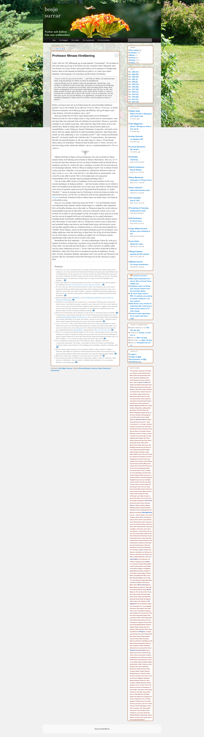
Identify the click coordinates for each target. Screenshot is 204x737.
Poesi (134, 617)
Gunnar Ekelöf (134, 491)
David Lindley (141, 443)
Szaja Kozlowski (134, 680)
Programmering (142, 620)
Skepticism (135, 657)
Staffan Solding (147, 662)
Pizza (134, 615)
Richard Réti (148, 634)
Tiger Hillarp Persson (138, 228)
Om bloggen (64, 40)
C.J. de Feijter (142, 424)
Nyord (138, 599)
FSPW (141, 475)
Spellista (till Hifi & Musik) (139, 254)
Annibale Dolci (144, 392)
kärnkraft (135, 536)
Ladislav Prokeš (143, 550)
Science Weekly (141, 652)
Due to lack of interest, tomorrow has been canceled (84, 285)
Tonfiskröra (133, 692)
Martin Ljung (133, 575)
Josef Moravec (134, 531)
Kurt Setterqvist (146, 547)
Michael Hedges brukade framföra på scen (74, 317)
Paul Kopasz (140, 608)
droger (147, 452)
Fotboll (148, 468)
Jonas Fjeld (147, 529)
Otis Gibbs (148, 604)
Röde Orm (133, 641)
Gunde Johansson (146, 489)
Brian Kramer (141, 417)
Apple (140, 394)
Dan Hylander (140, 438)
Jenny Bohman (147, 519)
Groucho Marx (137, 489)
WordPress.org (135, 362)
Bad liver (144, 396)
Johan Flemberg (140, 524)
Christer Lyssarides (140, 431)
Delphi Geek (135, 111)
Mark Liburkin (138, 573)
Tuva (143, 699)
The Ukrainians (145, 687)
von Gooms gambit (141, 713)
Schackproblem (140, 650)
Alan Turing (137, 375)
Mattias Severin (136, 262)
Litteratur (69, 368)
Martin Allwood (146, 573)
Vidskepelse (133, 710)
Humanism (133, 510)
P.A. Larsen (143, 606)
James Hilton (139, 517)
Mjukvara (148, 585)
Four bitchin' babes (135, 470)
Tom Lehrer (141, 689)
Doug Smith (141, 449)
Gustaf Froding (138, 493)
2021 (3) (134, 79)
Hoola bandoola (146, 508)
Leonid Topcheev (143, 559)
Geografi (132, 480)
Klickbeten (136, 540)
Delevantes (145, 445)
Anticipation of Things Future (141, 180)
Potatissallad (148, 617)
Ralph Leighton (139, 627)
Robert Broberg (141, 636)
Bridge (147, 417)
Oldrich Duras (134, 601)
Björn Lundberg (143, 408)
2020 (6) (134, 82)
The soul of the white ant (102, 330)
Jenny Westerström (135, 522)
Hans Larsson (141, 498)
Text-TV (147, 685)
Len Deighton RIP (136, 139)
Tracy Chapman (145, 696)
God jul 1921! (135, 200)
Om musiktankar (88, 40)
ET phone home (136, 221)
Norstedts (145, 596)
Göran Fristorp (140, 484)
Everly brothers (139, 461)
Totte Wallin (146, 694)
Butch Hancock (140, 422)
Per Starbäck (135, 198)
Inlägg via (135, 357)
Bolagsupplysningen (139, 412)
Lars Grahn (134, 241)
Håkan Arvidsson (145, 496)
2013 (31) (134, 99)
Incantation (138, 512)
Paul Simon (147, 608)
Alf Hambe (138, 385)
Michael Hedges (141, 580)
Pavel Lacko (133, 611)
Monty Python (143, 589)
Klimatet (141, 540)
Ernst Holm (140, 459)
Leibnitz (147, 557)
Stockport (143, 669)
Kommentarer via (138, 359)
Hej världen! (134, 149)
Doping (136, 449)
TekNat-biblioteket (141, 683)
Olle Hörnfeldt (141, 604)
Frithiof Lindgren (134, 475)
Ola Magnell (147, 599)
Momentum (137, 587)
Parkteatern (133, 608)
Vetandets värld (137, 708)
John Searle (139, 529)
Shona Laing (137, 655)
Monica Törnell (145, 587)
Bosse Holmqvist (137, 415)
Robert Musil (138, 639)
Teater (148, 680)
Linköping (137, 561)
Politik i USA (140, 617)
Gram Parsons (142, 487)
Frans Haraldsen (137, 473)
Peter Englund (134, 613)
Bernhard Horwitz (146, 401)
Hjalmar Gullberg (140, 505)
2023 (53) (134, 77)
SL (139, 657)
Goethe (137, 482)
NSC (149, 596)
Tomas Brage (148, 689)
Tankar (132, 62)
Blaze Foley (136, 410)
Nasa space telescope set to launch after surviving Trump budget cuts (140, 281)
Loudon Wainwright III (145, 564)
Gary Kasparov (136, 477)
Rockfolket (146, 639)
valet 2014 (145, 703)
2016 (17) (134, 92)
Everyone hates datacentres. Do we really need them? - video (140, 315)
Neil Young (148, 592)
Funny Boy (146, 475)
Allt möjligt (61, 368)
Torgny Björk (146, 692)
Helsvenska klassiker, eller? (140, 190)
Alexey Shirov (134, 382)
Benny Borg (137, 401)
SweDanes (147, 678)
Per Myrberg (147, 611)
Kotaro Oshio (144, 545)
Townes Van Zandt (135, 696)
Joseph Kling (142, 531)
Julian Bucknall (136, 136)
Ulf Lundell (148, 701)
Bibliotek (137, 405)
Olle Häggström (136, 124)
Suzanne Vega (139, 673)
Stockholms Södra (135, 669)
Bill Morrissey (144, 405)
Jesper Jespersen (146, 522)
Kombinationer (134, 543)
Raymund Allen (140, 629)
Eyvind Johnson (134, 463)
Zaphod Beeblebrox (139, 719)
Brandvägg (145, 415)
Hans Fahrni (133, 498)
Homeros (138, 508)
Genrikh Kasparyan (146, 477)
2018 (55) (134, 87)
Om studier (75, 40)
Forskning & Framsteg (139, 208)
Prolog (149, 620)
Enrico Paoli (148, 454)
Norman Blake (138, 596)
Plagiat (145, 615)
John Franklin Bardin (140, 526)
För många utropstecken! (139, 264)
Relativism (136, 631)
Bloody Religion (136, 170)
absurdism (142, 371)
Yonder (145, 717)
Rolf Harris (139, 641)
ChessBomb (133, 429)
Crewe (138, 436)
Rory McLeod (147, 643)
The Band (137, 687)
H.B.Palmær (133, 496)
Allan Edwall (145, 385)
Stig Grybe (145, 666)
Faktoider (134, 157)
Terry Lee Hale (140, 685)
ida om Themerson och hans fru (92, 298)
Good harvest (143, 482)
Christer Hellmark (142, 429)
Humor (138, 510)
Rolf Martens (146, 641)
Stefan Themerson (104, 368)
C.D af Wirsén (134, 424)
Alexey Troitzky (143, 382)
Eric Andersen (134, 456)
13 (80, 248)
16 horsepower (134, 371)
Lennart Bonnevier (137, 146)
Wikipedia (76, 298)
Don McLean (139, 447)
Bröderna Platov (141, 419)
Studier (132, 60)
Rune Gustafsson (135, 645)
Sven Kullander (137, 676)
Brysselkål (133, 422)
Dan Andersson (144, 436)
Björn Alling (135, 408)
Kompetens (141, 543)
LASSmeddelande (139, 557)
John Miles (133, 529)
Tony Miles (140, 692)
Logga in (133, 354)
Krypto (139, 547)
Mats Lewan (147, 575)
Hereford (132, 503)
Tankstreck (143, 680)
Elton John (141, 454)
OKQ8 (141, 599)
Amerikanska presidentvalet (143, 387)
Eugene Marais (78, 330)
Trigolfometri (138, 699)
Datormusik (138, 440)
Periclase (55, 197)
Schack (132, 57)
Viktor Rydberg (141, 710)
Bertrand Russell (84, 368)
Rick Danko (133, 636)
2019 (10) (134, 84)
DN (150, 445)
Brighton (132, 419)
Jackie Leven (144, 515)
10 (102, 178)
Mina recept (141, 585)
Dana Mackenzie (136, 177)
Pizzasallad (139, 615)
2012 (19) (134, 102)
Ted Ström (133, 683)
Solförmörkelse (134, 659)
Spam (136, 662)
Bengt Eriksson (136, 251)
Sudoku (142, 671)
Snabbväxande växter (138, 211)
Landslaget (138, 552)
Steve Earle (138, 666)
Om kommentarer (104, 40)
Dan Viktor (147, 438)
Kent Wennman (143, 536)
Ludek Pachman (134, 566)
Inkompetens (147, 512)
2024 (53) (134, 74)
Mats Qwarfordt (134, 578)
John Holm (149, 526)
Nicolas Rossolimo (141, 594)
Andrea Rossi (136, 392)
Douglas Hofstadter (139, 452)
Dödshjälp (133, 447)
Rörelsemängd (138, 643)
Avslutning (134, 159)
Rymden (132, 648)
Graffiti (146, 484)
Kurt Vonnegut (134, 550)
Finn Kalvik (142, 466)
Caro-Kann (138, 426)
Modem (132, 587)
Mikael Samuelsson (144, 582)
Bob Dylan (143, 410)
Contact (144, 433)
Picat (148, 613)
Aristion (144, 394)
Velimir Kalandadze (140, 706)
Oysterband (136, 606)
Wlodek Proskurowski (141, 715)
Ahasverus (136, 373)
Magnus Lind (142, 568)
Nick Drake (133, 594)
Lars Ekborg (145, 552)
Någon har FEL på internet (137, 592)
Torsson (132, 694)
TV (146, 699)
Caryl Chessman (146, 426)
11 (61, 191)
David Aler (145, 440)
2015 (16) (134, 94)
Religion (142, 631)
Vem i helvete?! (136, 187)
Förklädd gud (141, 468)
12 (94, 202)
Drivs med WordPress (102, 729)
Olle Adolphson (142, 601)
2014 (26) (134, 97)
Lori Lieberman (134, 564)
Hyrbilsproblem (145, 510)
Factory (136, 466)
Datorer (132, 440)
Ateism (139, 396)
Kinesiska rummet (140, 538)
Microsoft (135, 582)
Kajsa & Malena (144, 533)
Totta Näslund (138, 694)
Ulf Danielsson (136, 218)
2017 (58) (134, 89)
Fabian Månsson (144, 463)
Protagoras (140, 622)
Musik (132, 55)
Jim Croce (133, 524)
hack (138, 496)
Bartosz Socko (140, 399)
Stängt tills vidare (136, 244)
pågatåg (149, 606)
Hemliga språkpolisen (138, 500)
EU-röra (145, 459)
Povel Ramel (133, 620)
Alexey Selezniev (145, 380)
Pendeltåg (140, 611)
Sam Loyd (138, 648)
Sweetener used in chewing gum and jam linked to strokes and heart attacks (140, 288)
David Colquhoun (137, 167)
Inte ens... (132, 515)
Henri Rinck (148, 501)
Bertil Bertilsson (134, 403)
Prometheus (133, 622)
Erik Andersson (142, 456)
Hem (54, 40)
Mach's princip (143, 566)
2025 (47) (134, 72)
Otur (131, 606)
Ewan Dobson (148, 461)
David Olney (138, 445)
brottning (148, 419)
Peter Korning (142, 613)
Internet (138, 515)
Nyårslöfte (133, 599)
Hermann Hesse (139, 503)
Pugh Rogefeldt (137, 624)
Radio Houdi (145, 624)
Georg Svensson (140, 480)
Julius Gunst (136, 533)
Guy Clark (145, 493)
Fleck (136, 468)
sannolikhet (144, 648)
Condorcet (139, 433)
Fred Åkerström (146, 473)
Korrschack (136, 545)
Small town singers (146, 657)
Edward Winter (134, 454)
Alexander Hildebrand (140, 378)
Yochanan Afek (138, 717)
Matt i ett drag (142, 337)
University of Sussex (136, 703)
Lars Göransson (137, 554)
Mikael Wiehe (133, 585)
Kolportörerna (148, 540)
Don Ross (146, 447)
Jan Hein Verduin (137, 519)
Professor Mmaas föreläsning (73, 55)
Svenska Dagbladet (137, 678)
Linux (142, 561)
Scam (149, 648)
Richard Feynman (139, 634)
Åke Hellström (144, 373)
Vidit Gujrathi (146, 708)
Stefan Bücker (134, 664)
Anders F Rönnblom (136, 389)
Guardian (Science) (140, 276)
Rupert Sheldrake (145, 645)
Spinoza (140, 662)
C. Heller (147, 422)
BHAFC (132, 405)
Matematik (140, 575)
